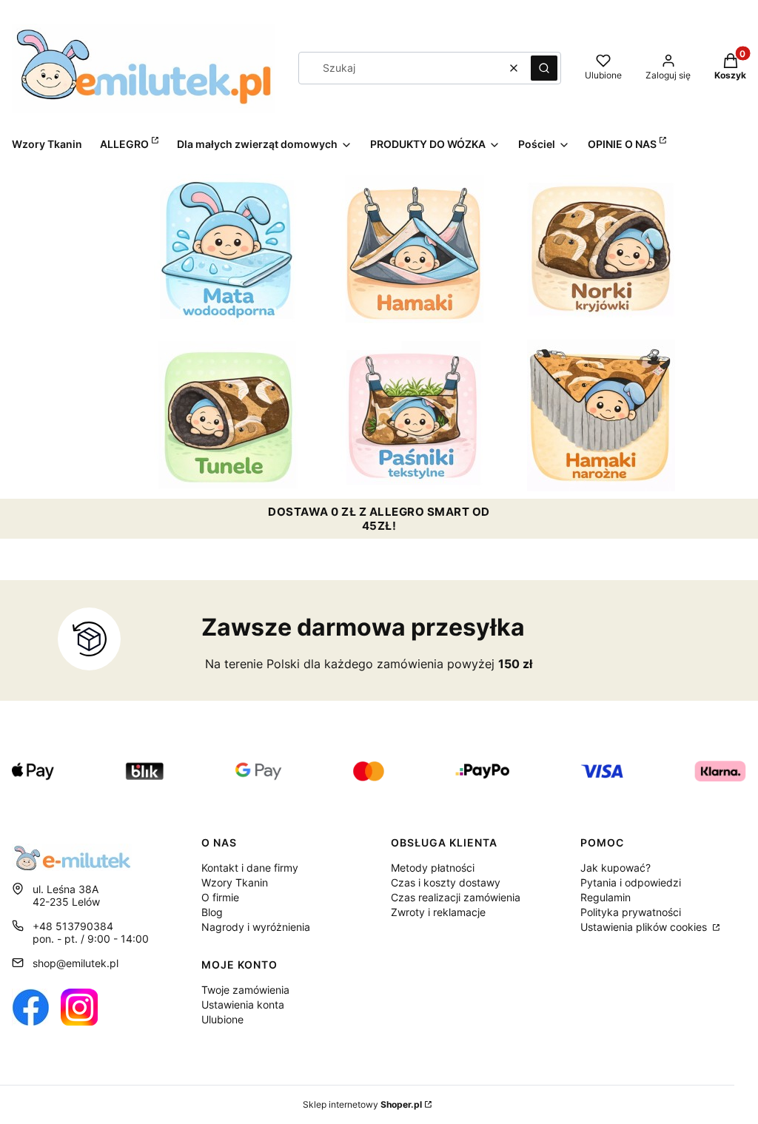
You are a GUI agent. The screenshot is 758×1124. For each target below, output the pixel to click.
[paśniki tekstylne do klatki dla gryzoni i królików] (414, 415)
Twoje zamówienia (245, 989)
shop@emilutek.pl (75, 963)
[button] (544, 68)
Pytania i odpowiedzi (630, 882)
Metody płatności (432, 867)
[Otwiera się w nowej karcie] (30, 1007)
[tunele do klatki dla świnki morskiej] (228, 415)
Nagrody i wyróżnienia (255, 927)
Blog (212, 912)
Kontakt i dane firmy (249, 867)
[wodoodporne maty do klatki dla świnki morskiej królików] (228, 249)
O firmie (220, 897)
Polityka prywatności (630, 912)
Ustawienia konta (242, 1004)
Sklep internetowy (362, 1104)
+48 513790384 (73, 926)
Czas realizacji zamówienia (455, 897)
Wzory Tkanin (234, 882)
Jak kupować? (615, 867)
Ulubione (222, 1019)
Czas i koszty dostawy (445, 882)
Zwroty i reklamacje (438, 912)
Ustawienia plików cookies (645, 927)
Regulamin (605, 897)
